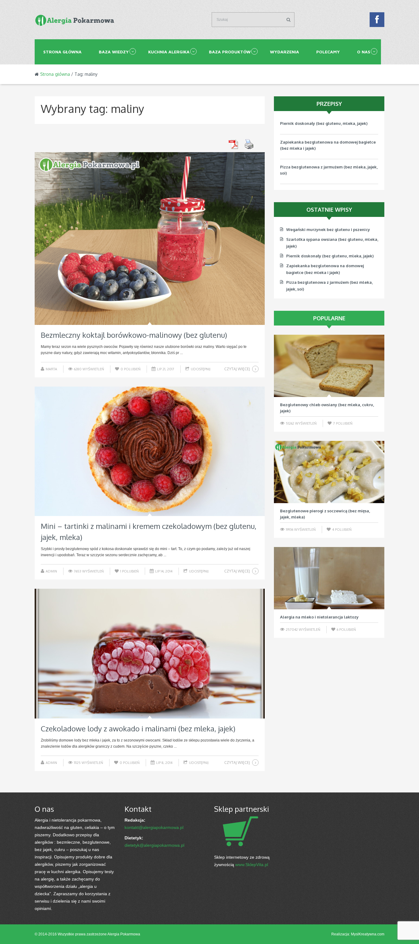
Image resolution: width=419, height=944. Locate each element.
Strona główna (62, 51)
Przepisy (329, 103)
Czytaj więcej (237, 369)
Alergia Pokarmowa (123, 934)
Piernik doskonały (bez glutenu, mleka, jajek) (330, 255)
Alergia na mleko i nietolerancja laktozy (319, 617)
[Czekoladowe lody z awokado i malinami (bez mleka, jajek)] (150, 654)
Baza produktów (230, 51)
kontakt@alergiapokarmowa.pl (154, 827)
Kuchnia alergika (169, 51)
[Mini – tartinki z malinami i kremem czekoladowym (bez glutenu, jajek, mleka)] (150, 451)
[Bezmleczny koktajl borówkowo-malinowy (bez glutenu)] (150, 238)
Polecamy (328, 51)
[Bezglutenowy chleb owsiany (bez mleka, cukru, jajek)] (329, 366)
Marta (51, 369)
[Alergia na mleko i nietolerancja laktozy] (329, 578)
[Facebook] (377, 21)
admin (51, 571)
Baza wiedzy (114, 51)
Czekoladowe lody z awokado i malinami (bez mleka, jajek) (138, 728)
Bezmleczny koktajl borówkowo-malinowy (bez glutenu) (134, 335)
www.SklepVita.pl (251, 864)
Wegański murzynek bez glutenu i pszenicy (322, 185)
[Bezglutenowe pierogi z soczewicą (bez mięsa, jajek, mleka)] (329, 472)
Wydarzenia (284, 51)
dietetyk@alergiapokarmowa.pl (154, 845)
